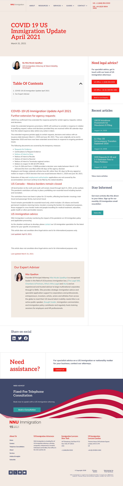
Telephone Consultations (17, 447)
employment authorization (38, 177)
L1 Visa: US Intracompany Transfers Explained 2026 (105, 141)
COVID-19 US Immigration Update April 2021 (32, 91)
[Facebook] (20, 472)
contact (48, 224)
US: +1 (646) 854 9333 (101, 3)
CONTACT (81, 6)
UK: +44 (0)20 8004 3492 (100, 7)
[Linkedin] (11, 472)
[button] (80, 83)
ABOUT (32, 6)
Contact (12, 443)
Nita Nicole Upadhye (58, 277)
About (11, 450)
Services (12, 453)
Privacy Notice (94, 471)
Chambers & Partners (34, 284)
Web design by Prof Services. (108, 471)
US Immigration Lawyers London (94, 437)
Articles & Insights (15, 456)
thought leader (50, 302)
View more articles (100, 176)
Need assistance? (25, 366)
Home (11, 440)
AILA (65, 284)
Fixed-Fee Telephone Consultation (28, 393)
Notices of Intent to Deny (24, 154)
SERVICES (57, 6)
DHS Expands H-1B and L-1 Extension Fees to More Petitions (105, 159)
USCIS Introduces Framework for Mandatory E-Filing (103, 122)
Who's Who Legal (51, 284)
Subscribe (12, 459)
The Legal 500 (74, 280)
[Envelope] (24, 472)
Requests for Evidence (23, 149)
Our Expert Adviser (22, 94)
